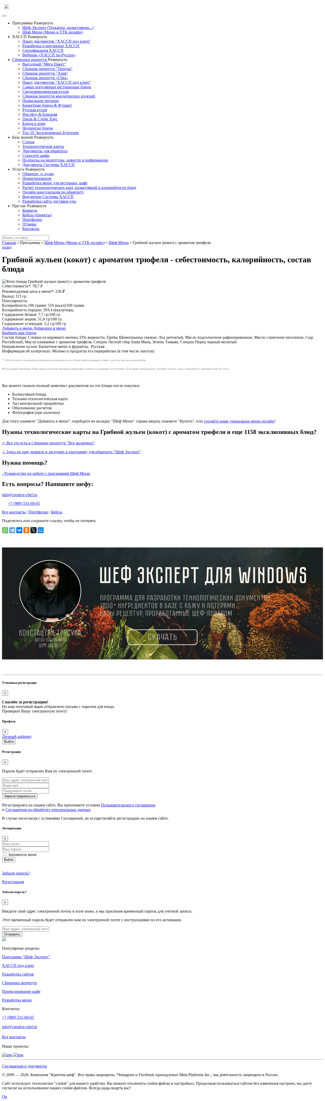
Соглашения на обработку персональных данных (48, 809)
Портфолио (32, 219)
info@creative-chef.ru (19, 495)
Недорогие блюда (37, 128)
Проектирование (37, 178)
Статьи (28, 142)
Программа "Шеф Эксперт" (26, 957)
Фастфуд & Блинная (39, 114)
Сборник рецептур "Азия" (45, 73)
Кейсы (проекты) (37, 215)
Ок (4, 1096)
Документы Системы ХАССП (48, 165)
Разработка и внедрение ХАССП (50, 46)
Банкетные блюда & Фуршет (47, 105)
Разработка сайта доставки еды (49, 201)
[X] (33, 530)
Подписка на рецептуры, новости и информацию (65, 160)
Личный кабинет (16, 736)
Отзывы (29, 224)
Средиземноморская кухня (45, 91)
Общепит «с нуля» (38, 174)
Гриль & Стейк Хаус (40, 119)
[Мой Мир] (41, 530)
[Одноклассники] (26, 530)
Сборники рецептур (30, 59)
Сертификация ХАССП (42, 50)
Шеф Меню (119, 242)
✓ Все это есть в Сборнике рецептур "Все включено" (48, 443)
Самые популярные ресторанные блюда (56, 87)
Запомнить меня (22, 854)
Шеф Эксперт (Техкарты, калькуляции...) (57, 27)
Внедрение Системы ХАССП (48, 197)
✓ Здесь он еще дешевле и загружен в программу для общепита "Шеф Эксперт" (71, 452)
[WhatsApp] (5, 530)
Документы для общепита (44, 151)
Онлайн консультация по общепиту (53, 192)
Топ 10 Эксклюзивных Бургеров (50, 133)
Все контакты (14, 512)
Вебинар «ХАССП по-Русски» (49, 55)
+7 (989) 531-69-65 (24, 503)
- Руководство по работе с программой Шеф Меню (46, 473)
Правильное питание (40, 101)
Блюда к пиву (34, 123)
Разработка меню (17, 1000)
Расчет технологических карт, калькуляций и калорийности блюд (79, 187)
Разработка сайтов (18, 974)
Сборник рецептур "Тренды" (47, 69)
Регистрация (13, 882)
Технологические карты (43, 146)
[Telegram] (12, 530)
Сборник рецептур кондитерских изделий (58, 96)
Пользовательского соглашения (128, 805)
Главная (9, 242)
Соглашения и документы (24, 1066)
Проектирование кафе (21, 991)
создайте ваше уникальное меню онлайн (239, 421)
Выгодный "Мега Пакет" (44, 64)
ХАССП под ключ (18, 965)
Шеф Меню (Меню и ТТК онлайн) (52, 32)
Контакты (30, 228)
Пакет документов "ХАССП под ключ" (56, 41)
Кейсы (56, 512)
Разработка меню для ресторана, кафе (54, 183)
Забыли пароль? (16, 873)
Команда (29, 210)
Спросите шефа (35, 155)
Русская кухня (34, 110)
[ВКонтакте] (19, 530)
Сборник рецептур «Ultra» (45, 78)
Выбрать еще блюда (19, 333)
